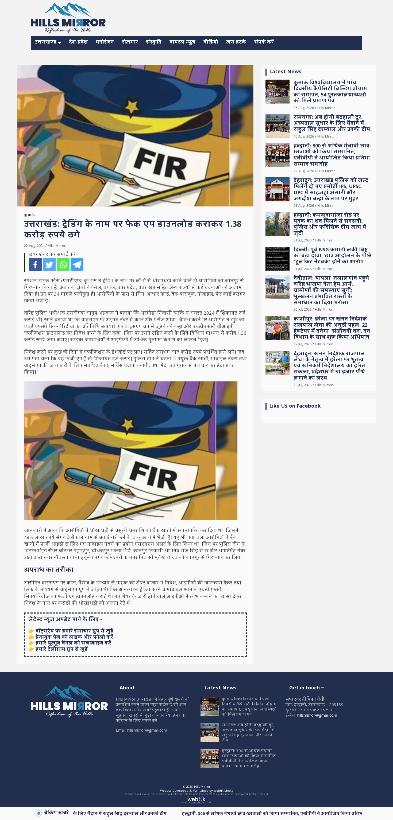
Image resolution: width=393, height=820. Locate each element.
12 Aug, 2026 (304, 171)
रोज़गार (130, 42)
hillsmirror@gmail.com (317, 715)
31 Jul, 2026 (302, 241)
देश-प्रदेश (78, 42)
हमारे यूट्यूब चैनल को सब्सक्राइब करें (73, 643)
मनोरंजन (105, 42)
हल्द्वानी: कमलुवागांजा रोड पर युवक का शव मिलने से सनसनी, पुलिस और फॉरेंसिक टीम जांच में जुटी (330, 225)
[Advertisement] (265, 17)
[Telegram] (77, 264)
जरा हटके (236, 42)
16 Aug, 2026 (304, 137)
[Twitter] (49, 264)
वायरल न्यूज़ (182, 42)
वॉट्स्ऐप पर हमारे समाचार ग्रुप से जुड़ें (74, 631)
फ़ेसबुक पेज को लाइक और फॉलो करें (74, 638)
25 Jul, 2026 (302, 310)
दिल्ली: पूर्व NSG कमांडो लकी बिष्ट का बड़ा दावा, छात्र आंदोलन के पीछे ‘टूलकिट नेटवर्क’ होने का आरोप (332, 256)
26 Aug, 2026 (304, 108)
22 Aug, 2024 (34, 246)
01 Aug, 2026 (304, 206)
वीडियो (210, 42)
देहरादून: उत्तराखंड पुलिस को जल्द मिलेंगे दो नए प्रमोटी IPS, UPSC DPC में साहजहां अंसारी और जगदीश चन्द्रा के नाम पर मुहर (331, 190)
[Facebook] (35, 264)
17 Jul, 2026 (302, 344)
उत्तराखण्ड (45, 42)
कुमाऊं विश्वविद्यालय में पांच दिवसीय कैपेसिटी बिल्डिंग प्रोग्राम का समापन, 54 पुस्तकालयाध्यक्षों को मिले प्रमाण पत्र (330, 92)
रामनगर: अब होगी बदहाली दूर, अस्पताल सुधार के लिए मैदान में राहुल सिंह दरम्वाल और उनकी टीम (332, 124)
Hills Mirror (57, 246)
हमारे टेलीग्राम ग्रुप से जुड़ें (62, 650)
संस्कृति (153, 42)
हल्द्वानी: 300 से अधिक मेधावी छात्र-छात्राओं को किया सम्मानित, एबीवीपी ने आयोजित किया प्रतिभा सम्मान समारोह (332, 155)
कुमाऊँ (29, 215)
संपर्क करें (264, 42)
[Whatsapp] (63, 264)
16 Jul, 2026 (302, 385)
